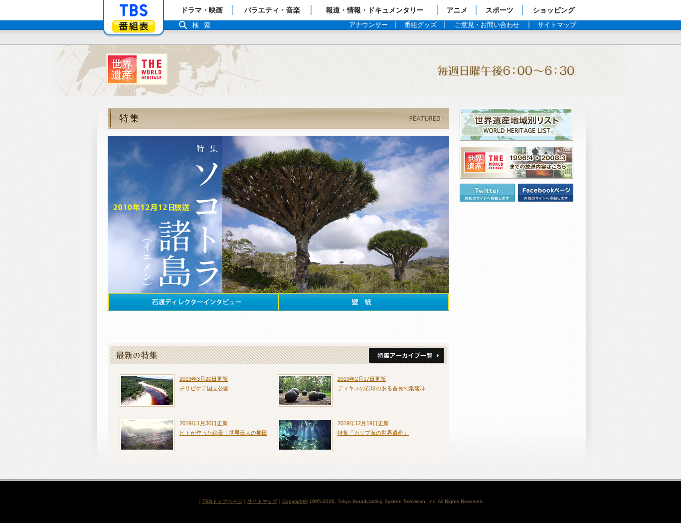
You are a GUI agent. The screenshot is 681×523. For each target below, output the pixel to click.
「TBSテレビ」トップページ (133, 10)
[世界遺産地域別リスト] (516, 124)
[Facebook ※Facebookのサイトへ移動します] (545, 193)
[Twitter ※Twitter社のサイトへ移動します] (487, 193)
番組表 (133, 26)
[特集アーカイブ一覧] (406, 355)
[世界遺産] (340, 70)
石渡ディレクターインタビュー (193, 302)
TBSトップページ (222, 501)
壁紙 (364, 302)
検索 (203, 25)
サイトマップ (262, 501)
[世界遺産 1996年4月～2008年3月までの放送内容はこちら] (516, 162)
